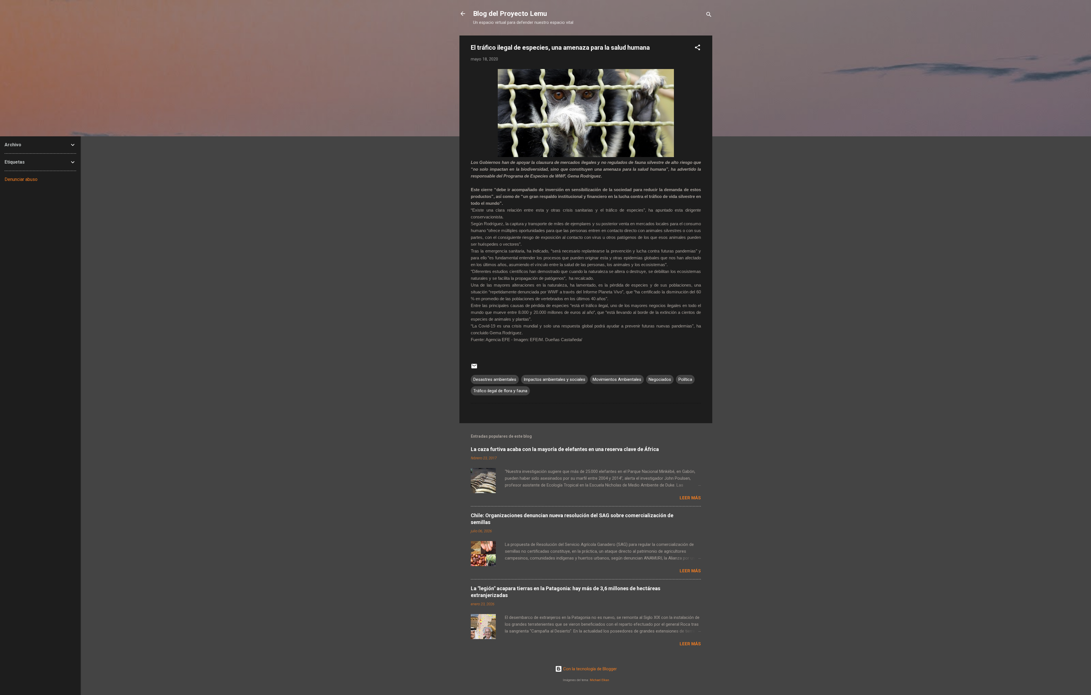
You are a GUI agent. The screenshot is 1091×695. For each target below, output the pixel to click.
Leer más (690, 497)
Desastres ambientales (494, 379)
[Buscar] (708, 15)
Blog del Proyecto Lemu (510, 14)
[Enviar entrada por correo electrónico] (474, 368)
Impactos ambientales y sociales (554, 379)
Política (685, 379)
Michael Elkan (599, 680)
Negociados (660, 379)
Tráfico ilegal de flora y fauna (500, 390)
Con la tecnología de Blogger (589, 668)
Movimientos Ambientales (617, 379)
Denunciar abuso (21, 179)
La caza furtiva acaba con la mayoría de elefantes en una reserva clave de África (565, 449)
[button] (697, 48)
